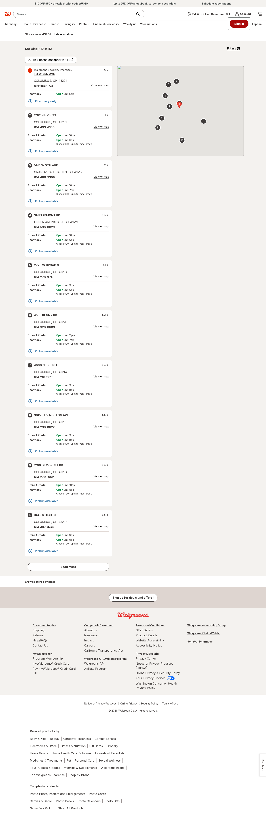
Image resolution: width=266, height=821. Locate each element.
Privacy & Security (147, 653)
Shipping (39, 630)
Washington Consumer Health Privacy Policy (156, 686)
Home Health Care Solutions (71, 753)
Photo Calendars (89, 801)
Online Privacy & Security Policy (158, 673)
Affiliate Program (95, 668)
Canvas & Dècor (41, 801)
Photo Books (65, 801)
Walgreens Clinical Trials (203, 633)
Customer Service (44, 625)
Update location (62, 34)
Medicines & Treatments (46, 760)
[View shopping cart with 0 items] (259, 14)
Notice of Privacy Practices (100, 703)
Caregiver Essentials (77, 739)
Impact (89, 640)
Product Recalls (146, 635)
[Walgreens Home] (8, 14)
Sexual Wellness (109, 760)
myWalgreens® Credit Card (51, 663)
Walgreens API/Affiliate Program (105, 658)
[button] (243, 14)
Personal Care (84, 760)
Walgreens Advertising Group (206, 625)
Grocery (112, 746)
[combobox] (74, 14)
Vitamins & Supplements (80, 768)
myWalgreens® (42, 653)
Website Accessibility (150, 640)
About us (90, 630)
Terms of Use (170, 703)
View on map (101, 126)
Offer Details (144, 630)
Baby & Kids (38, 739)
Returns (38, 635)
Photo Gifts (112, 801)
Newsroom (91, 635)
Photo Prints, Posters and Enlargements (57, 794)
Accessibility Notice (149, 645)
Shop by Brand (78, 775)
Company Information (98, 625)
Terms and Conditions (150, 625)
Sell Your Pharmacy (199, 641)
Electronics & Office (43, 746)
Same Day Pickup (42, 808)
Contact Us (40, 645)
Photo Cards (97, 794)
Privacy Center (146, 658)
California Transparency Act (103, 650)
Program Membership (48, 658)
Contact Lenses (105, 739)
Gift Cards (96, 746)
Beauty (55, 739)
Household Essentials (109, 753)
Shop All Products (70, 808)
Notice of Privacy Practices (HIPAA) (154, 666)
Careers (89, 645)
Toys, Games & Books (45, 768)
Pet (68, 760)
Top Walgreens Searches (47, 775)
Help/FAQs (40, 640)
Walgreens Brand (112, 768)
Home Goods (39, 753)
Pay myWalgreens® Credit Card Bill (54, 671)
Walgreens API (94, 663)
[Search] (139, 14)
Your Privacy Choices (151, 678)
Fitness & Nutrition (73, 746)
